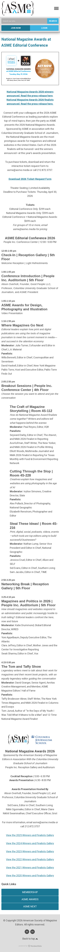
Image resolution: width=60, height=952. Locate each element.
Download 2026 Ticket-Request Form (30, 178)
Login (44, 28)
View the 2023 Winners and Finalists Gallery (30, 851)
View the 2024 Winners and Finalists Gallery (30, 843)
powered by (23, 946)
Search (53, 21)
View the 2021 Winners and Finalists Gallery (30, 867)
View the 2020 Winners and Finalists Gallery (30, 875)
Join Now (16, 28)
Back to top (28, 938)
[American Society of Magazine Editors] (17, 14)
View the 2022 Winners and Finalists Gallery (30, 859)
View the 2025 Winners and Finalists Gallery (30, 835)
